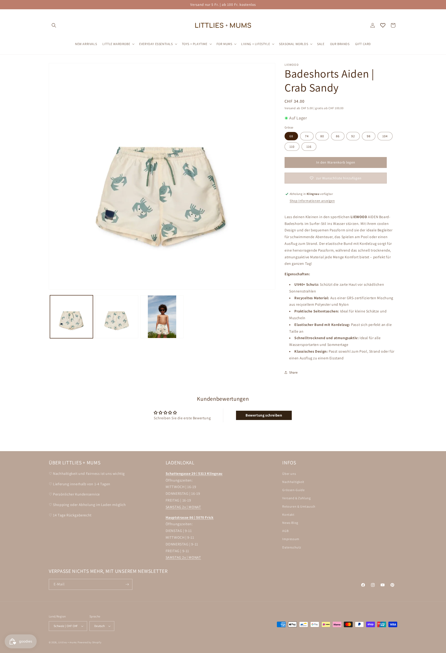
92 (353, 136)
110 (292, 146)
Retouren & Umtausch (298, 506)
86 (338, 136)
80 (322, 136)
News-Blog (290, 523)
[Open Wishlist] (383, 25)
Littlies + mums (67, 642)
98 (369, 136)
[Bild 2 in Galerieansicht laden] (116, 316)
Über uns (289, 474)
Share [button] (293, 372)
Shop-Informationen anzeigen (312, 201)
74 (307, 136)
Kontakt (288, 514)
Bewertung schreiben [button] (264, 415)
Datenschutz (291, 547)
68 (291, 136)
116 (309, 146)
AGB (285, 531)
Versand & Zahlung (296, 498)
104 (385, 136)
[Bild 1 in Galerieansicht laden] (71, 316)
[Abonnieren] (127, 584)
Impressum (290, 539)
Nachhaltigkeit (293, 482)
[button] (54, 25)
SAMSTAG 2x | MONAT (183, 507)
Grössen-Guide (293, 490)
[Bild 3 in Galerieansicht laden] (162, 316)
